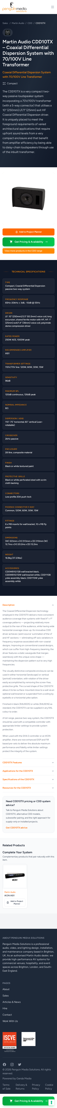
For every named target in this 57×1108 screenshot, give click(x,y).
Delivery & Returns (21, 1086)
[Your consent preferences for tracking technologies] (51, 1102)
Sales (5, 23)
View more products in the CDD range (23, 250)
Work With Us (10, 1021)
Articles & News (12, 1001)
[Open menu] (52, 7)
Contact (7, 1014)
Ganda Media (23, 1078)
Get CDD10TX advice (16, 827)
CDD (30, 23)
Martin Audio (18, 23)
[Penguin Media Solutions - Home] (14, 7)
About (6, 989)
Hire (5, 1008)
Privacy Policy (36, 1086)
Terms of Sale (6, 1086)
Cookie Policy (49, 1086)
